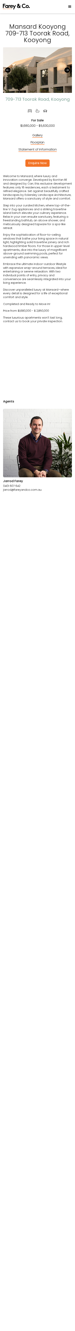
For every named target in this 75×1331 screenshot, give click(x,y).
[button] (68, 6)
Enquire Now (37, 163)
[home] (16, 6)
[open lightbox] (37, 67)
